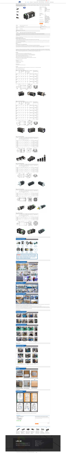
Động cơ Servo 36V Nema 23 (33, 413)
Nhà (16, 3)
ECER (36, 452)
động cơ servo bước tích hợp (23, 3)
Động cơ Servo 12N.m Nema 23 (27, 413)
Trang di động (37, 445)
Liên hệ (19, 441)
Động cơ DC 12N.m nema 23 (21, 413)
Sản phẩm (18, 3)
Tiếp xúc (41, 23)
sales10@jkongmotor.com (41, 442)
